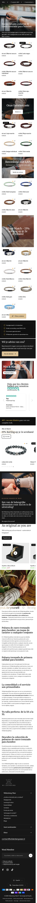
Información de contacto (24, 900)
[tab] (7, 538)
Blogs (5, 821)
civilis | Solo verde (24, 151)
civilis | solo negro (24, 53)
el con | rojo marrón (8, 133)
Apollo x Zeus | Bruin (8, 566)
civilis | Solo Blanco (8, 279)
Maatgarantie (7, 800)
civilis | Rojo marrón (24, 133)
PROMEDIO (7, 818)
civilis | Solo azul (23, 192)
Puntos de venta (8, 810)
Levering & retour (9, 802)
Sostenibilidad (8, 805)
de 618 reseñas (12, 390)
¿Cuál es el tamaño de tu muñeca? (13, 797)
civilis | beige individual (9, 151)
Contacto (6, 808)
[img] (18, 388)
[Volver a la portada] (2, 19)
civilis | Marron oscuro (25, 71)
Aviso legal (16, 900)
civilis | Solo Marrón (24, 279)
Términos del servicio (28, 898)
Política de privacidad (18, 898)
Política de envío (9, 900)
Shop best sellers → (9, 372)
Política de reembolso (7, 898)
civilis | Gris (22, 297)
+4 (13, 466)
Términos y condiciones (10, 815)
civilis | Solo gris (7, 297)
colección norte (7, 462)
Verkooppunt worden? (10, 813)
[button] (4, 400)
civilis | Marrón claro (8, 210)
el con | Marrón (6, 91)
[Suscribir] (30, 855)
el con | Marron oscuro (9, 53)
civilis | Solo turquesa (9, 192)
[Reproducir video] (15, 553)
